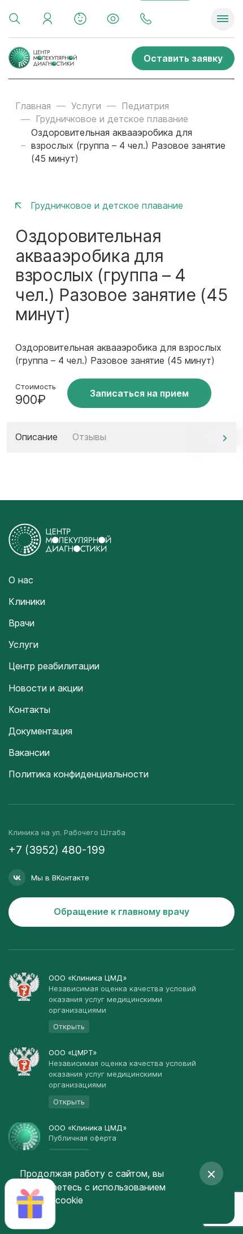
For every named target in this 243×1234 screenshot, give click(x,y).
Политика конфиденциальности (78, 774)
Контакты (29, 709)
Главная (33, 105)
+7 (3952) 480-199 (56, 850)
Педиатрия (145, 105)
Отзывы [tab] (89, 436)
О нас (20, 580)
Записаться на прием (139, 393)
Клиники (26, 601)
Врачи (21, 623)
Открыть (69, 1026)
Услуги (86, 105)
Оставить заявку (183, 58)
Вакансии (29, 752)
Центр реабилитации (53, 666)
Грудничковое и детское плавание (112, 118)
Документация (40, 731)
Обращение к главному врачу (121, 911)
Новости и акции (45, 688)
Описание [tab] (36, 436)
